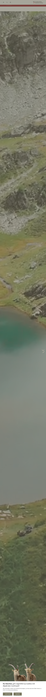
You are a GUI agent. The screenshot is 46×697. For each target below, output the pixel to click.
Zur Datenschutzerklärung (11, 690)
